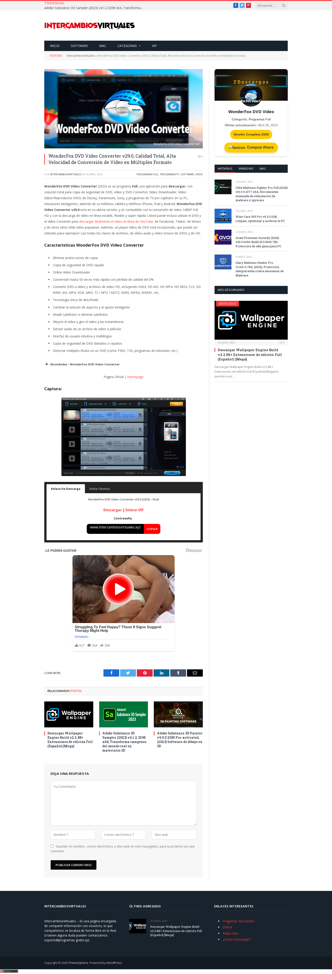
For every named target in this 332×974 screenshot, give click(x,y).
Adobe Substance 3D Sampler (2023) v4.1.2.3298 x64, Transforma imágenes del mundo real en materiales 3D (95, 8)
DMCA (227, 927)
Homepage (135, 377)
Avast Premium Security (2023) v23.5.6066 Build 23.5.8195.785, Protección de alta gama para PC (258, 242)
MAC (102, 46)
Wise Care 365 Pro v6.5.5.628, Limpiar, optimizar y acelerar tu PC (260, 219)
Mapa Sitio (230, 933)
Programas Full (148, 174)
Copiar (152, 529)
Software (187, 174)
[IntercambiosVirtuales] (89, 25)
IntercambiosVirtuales (81, 56)
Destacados (227, 304)
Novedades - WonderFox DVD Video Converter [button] (85, 364)
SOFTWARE (79, 46)
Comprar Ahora (260, 147)
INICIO (55, 46)
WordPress (114, 963)
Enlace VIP (135, 509)
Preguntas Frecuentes (239, 921)
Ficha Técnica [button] (99, 489)
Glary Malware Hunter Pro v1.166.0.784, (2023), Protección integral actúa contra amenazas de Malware (260, 269)
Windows (246, 168)
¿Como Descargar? (237, 939)
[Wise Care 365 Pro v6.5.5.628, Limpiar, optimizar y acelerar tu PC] (223, 216)
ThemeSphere (78, 963)
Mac (263, 168)
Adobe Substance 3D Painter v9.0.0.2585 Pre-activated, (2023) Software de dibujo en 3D (180, 739)
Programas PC (170, 174)
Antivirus (225, 168)
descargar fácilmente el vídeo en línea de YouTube (116, 221)
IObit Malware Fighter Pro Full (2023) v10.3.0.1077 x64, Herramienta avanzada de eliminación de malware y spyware (262, 194)
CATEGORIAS (127, 46)
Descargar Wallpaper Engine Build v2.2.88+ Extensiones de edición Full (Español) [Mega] (70, 739)
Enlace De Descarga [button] (65, 489)
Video (199, 174)
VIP (154, 46)
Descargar (112, 509)
